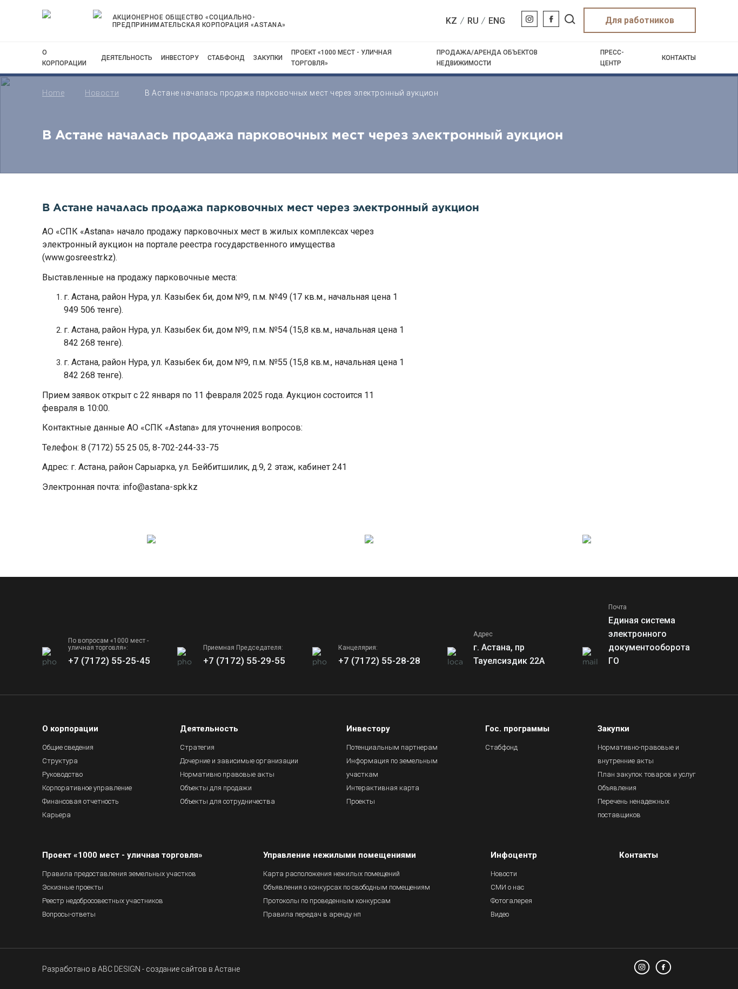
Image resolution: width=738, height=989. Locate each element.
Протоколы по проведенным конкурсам (327, 901)
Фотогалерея (511, 901)
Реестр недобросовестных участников (102, 901)
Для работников (639, 20)
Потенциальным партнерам (392, 747)
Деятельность (126, 58)
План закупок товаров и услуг (647, 774)
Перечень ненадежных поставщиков (633, 808)
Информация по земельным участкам (392, 767)
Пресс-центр (612, 58)
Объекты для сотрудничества (227, 801)
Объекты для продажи (216, 788)
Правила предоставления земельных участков (119, 874)
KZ (451, 21)
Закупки (268, 58)
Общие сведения (67, 747)
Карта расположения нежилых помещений (331, 874)
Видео (500, 914)
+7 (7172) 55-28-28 (379, 660)
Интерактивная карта (382, 788)
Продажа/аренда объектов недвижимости (487, 58)
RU (473, 21)
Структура (60, 761)
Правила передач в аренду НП (312, 914)
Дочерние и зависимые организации (239, 761)
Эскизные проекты (72, 887)
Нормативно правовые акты (227, 774)
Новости (102, 93)
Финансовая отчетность (80, 801)
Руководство (62, 774)
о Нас (507, 887)
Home (53, 93)
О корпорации (64, 58)
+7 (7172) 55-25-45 (109, 660)
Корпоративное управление (87, 788)
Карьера (56, 815)
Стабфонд (226, 58)
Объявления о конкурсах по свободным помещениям (346, 887)
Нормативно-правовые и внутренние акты (638, 754)
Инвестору (180, 58)
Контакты (679, 58)
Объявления (617, 788)
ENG (496, 21)
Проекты (360, 801)
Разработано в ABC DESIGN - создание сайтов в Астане (141, 969)
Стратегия (197, 747)
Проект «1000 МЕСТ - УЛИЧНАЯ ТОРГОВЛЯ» (341, 58)
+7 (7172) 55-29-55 (244, 660)
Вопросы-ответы (69, 914)
